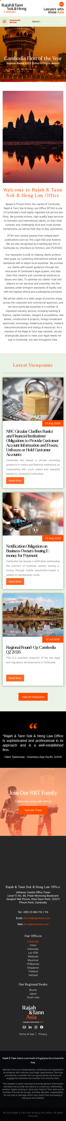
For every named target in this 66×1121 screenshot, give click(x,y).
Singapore (33, 967)
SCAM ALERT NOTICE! (15, 21)
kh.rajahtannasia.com (36, 924)
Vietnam (33, 975)
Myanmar (33, 960)
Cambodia (33, 941)
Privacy (42, 1034)
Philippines (33, 963)
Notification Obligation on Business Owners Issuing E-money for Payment (28, 551)
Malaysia (33, 956)
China (33, 945)
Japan (33, 993)
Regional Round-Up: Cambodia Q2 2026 (31, 649)
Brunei (33, 989)
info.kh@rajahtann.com (36, 918)
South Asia (33, 997)
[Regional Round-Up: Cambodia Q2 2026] (33, 615)
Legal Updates (18, 423)
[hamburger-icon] (4, 21)
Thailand (33, 971)
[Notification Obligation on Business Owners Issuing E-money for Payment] (33, 514)
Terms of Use (26, 1034)
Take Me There (33, 810)
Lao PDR (33, 952)
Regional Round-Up (21, 640)
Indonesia (33, 948)
